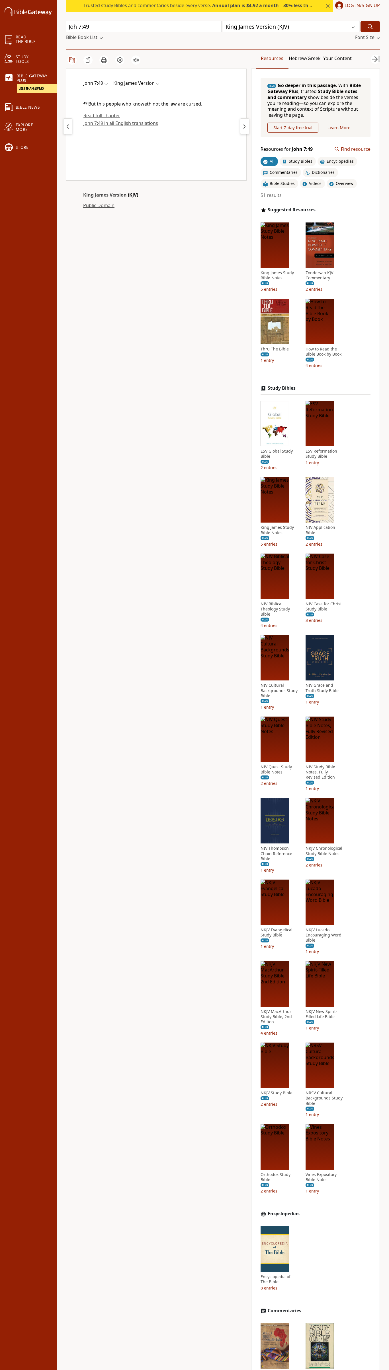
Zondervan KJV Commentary (319, 275)
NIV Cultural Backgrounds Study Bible (279, 690)
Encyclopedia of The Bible (275, 1279)
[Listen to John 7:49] (135, 60)
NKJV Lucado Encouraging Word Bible (323, 935)
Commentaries (284, 1311)
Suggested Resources (292, 210)
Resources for (287, 149)
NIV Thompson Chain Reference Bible (276, 853)
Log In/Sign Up (362, 6)
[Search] (370, 26)
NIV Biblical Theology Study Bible (275, 609)
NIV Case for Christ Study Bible (324, 606)
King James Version (105, 195)
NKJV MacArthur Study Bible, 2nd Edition (276, 1016)
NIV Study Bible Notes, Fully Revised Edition (320, 772)
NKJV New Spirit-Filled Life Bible (321, 1014)
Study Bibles (282, 388)
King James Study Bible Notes (277, 275)
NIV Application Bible (320, 530)
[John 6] (67, 126)
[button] (356, 6)
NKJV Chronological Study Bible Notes (324, 851)
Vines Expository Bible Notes (321, 1177)
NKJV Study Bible (276, 1092)
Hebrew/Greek (305, 58)
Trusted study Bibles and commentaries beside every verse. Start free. (229, 5)
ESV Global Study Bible (277, 454)
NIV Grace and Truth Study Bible (322, 688)
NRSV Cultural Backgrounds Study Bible (324, 1098)
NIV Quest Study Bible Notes (276, 769)
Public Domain (98, 205)
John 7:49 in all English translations (120, 123)
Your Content (337, 58)
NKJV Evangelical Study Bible (276, 932)
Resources (272, 58)
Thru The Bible (275, 349)
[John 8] (244, 126)
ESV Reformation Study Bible (321, 454)
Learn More (338, 127)
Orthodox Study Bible (275, 1177)
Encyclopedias (284, 1214)
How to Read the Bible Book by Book (323, 351)
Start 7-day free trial (292, 127)
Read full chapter (101, 115)
